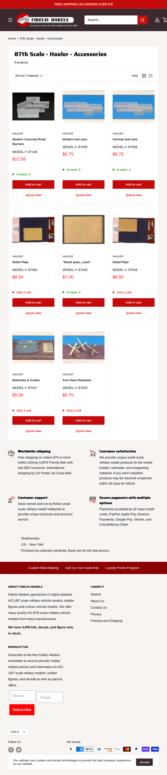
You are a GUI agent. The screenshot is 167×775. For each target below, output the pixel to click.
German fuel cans (125, 139)
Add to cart (33, 184)
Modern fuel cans (75, 139)
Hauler (17, 133)
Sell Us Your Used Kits (82, 568)
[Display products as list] (151, 76)
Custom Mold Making (43, 568)
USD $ (14, 731)
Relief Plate (20, 262)
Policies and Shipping (106, 620)
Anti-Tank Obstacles (77, 380)
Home (12, 38)
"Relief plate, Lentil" (77, 262)
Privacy (96, 614)
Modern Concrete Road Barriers (29, 142)
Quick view (33, 195)
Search (96, 594)
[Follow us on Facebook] (11, 749)
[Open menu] (10, 20)
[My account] (157, 20)
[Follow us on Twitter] (19, 749)
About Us (97, 601)
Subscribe (22, 709)
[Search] (142, 19)
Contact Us (99, 607)
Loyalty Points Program (122, 568)
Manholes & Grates (26, 380)
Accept (144, 762)
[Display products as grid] (144, 76)
